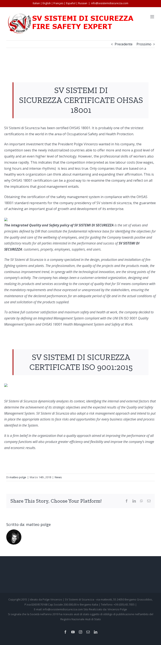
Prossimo (143, 44)
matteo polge (17, 477)
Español (70, 3)
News (58, 477)
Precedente (123, 44)
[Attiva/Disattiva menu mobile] (152, 16)
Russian (82, 3)
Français (58, 3)
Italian (36, 3)
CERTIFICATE (89, 100)
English (47, 3)
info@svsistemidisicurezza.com (109, 3)
